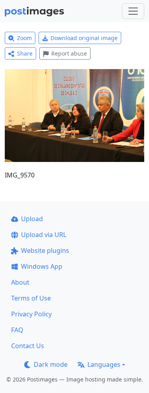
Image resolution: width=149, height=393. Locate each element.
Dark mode (51, 364)
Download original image (84, 38)
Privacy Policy (31, 314)
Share (25, 53)
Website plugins (45, 250)
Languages (103, 364)
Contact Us (27, 345)
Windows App (41, 266)
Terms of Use (31, 298)
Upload (32, 218)
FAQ (17, 330)
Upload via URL (43, 234)
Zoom (24, 38)
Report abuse (69, 53)
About (20, 282)
